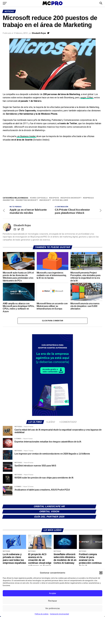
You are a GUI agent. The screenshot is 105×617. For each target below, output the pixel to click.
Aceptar (52, 593)
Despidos (54, 198)
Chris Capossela (39, 198)
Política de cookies (42, 614)
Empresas (89, 198)
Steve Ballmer (60, 200)
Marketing (9, 200)
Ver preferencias (52, 608)
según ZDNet (86, 97)
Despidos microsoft (71, 198)
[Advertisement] (52, 176)
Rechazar (52, 601)
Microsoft (45, 200)
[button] (101, 572)
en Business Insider (26, 136)
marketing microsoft (27, 200)
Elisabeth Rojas (39, 33)
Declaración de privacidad (59, 614)
